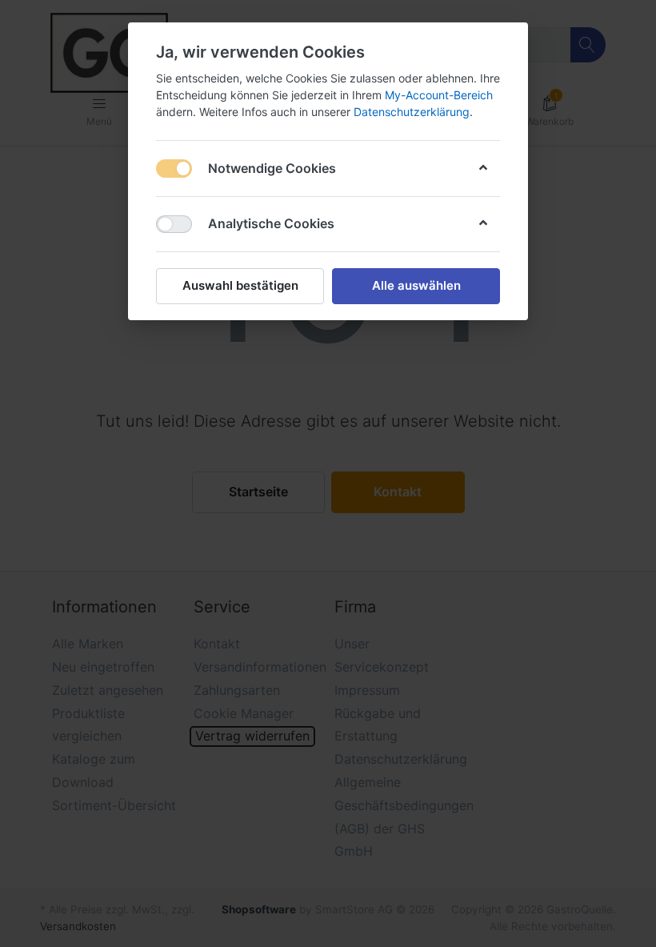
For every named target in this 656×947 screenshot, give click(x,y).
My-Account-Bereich (439, 95)
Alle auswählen (416, 285)
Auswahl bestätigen (240, 285)
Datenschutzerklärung (412, 111)
